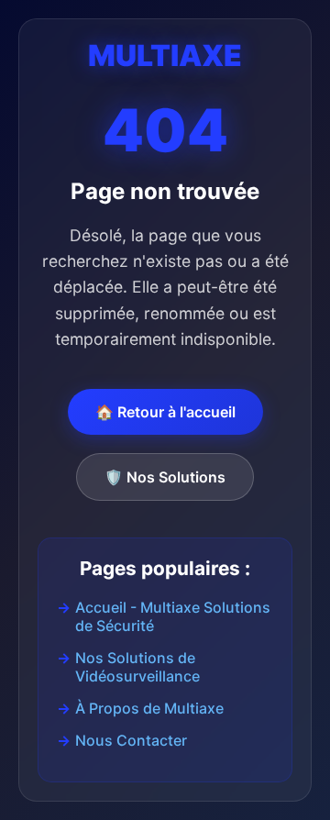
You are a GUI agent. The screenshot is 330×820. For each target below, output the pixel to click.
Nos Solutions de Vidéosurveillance (137, 666)
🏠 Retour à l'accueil (165, 412)
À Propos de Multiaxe (149, 708)
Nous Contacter (131, 740)
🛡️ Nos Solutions (165, 477)
